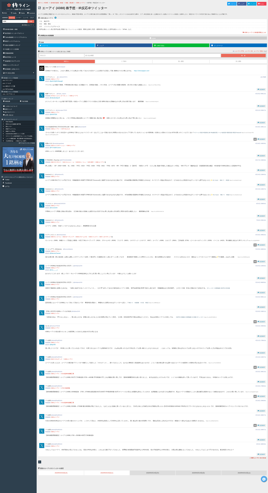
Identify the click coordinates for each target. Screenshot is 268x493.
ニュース (25, 17)
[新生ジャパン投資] (18, 160)
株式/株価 (258, 458)
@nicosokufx (54, 207)
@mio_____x (54, 270)
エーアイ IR (249, 51)
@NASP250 (53, 114)
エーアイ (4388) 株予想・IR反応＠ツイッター (74, 8)
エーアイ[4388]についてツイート (264, 479)
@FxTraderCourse (55, 147)
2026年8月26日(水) (61, 473)
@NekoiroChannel (55, 253)
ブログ (32, 17)
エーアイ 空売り (259, 51)
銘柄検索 (5, 17)
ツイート (12, 17)
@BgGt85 (53, 344)
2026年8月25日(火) (106, 473)
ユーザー (18, 17)
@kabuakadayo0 (55, 98)
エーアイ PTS (239, 51)
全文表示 (262, 89)
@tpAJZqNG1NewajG (56, 81)
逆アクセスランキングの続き (27, 143)
